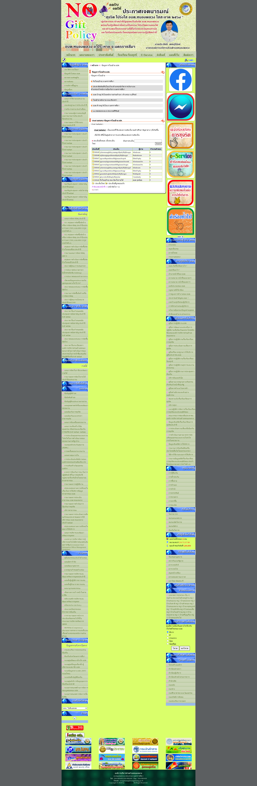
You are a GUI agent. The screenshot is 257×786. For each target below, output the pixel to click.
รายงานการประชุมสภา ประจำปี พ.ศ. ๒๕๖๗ (74, 173)
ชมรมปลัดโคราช (175, 522)
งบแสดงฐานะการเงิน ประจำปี (75, 105)
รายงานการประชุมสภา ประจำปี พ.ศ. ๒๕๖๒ (74, 141)
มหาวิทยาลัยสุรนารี (175, 581)
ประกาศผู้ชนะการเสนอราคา (75, 266)
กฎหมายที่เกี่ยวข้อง (176, 290)
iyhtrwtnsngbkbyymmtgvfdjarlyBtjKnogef (115, 168)
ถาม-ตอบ (172, 245)
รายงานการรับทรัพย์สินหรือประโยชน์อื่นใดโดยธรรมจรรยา (179, 449)
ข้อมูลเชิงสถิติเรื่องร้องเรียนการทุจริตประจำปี (180, 423)
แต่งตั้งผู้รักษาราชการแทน (74, 584)
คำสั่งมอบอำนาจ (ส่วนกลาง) (179, 314)
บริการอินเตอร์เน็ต (175, 378)
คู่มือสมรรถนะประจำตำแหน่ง (75, 558)
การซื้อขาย (172, 481)
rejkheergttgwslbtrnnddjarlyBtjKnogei (114, 155)
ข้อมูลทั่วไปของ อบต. (72, 74)
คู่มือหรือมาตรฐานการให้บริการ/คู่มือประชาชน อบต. (180, 353)
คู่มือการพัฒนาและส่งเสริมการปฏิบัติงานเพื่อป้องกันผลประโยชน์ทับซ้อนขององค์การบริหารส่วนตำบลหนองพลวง (180, 331)
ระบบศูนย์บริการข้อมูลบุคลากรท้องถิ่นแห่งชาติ (75, 682)
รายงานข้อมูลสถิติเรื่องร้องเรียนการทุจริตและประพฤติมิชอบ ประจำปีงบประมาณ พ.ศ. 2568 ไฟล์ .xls (180, 461)
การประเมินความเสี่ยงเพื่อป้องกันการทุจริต (180, 429)
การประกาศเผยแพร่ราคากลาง (76, 276)
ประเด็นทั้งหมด (99, 141)
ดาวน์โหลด (172, 253)
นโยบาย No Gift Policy (73, 605)
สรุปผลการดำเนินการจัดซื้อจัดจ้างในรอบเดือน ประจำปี (75, 248)
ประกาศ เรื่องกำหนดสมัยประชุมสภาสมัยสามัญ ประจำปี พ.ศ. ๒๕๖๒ (73, 323)
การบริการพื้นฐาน (71, 86)
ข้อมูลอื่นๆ (68, 90)
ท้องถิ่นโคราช (173, 530)
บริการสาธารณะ (70, 510)
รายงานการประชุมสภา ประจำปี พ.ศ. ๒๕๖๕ (74, 154)
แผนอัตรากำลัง (70, 562)
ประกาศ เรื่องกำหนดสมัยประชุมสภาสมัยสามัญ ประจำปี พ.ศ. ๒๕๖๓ (73, 314)
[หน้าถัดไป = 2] (114, 187)
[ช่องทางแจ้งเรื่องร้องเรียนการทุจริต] (180, 149)
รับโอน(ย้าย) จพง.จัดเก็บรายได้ (111, 180)
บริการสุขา (172, 405)
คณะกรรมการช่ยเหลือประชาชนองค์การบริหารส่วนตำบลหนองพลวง (180, 417)
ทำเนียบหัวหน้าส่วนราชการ (179, 677)
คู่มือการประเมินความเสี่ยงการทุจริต (179, 347)
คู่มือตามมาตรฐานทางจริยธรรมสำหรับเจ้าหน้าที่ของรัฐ (180, 383)
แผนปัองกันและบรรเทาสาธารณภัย (72, 417)
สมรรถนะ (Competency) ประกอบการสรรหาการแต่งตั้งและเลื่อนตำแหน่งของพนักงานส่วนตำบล (75, 632)
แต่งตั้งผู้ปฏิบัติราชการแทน (74, 580)
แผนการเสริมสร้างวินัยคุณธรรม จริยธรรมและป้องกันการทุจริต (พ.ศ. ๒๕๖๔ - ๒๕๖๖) (74, 429)
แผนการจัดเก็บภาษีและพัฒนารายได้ (74, 371)
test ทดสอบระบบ (99, 111)
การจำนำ (172, 489)
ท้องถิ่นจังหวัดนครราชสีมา (74, 656)
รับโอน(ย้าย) (97, 81)
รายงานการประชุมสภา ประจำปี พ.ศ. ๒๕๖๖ (74, 167)
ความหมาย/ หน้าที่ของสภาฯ (179, 282)
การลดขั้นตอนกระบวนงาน (74, 451)
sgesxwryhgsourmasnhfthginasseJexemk (114, 162)
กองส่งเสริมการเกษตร (177, 701)
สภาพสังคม (68, 82)
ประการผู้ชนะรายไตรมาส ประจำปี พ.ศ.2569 (73, 301)
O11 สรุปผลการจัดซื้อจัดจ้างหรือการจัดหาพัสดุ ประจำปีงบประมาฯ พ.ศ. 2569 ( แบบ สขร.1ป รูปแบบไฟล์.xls (75, 227)
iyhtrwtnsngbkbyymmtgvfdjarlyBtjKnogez (115, 152)
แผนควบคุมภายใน (71, 455)
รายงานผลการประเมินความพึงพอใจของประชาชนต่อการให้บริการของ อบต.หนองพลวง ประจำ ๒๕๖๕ (75, 518)
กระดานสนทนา (174, 257)
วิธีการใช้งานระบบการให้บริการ (180, 455)
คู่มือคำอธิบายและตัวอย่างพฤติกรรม (178, 393)
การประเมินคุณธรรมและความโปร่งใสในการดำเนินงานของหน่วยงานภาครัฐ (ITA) (75, 438)
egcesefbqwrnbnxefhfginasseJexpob (113, 158)
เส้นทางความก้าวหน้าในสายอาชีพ (74, 593)
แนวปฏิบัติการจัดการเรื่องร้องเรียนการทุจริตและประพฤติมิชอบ (181, 410)
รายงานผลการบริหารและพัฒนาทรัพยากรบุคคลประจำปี (73, 575)
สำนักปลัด (172, 681)
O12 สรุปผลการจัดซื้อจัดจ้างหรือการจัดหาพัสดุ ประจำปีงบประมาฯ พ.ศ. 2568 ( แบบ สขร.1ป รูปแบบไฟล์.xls (75, 239)
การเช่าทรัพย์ (173, 493)
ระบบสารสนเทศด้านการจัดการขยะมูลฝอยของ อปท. (75, 689)
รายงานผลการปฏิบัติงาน (73, 484)
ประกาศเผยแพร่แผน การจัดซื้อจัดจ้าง (75, 288)
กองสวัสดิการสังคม (175, 697)
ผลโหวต (184, 648)
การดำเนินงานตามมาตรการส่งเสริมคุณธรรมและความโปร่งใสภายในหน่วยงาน (179, 438)
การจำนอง (172, 485)
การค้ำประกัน (173, 477)
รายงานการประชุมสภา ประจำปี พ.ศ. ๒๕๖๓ (74, 148)
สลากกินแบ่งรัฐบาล (175, 561)
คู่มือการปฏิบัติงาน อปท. (177, 323)
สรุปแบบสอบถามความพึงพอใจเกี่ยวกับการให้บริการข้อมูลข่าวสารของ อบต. (75, 491)
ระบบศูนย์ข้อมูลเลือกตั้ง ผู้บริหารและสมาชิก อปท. (73, 665)
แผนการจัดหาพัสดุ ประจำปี (74, 219)
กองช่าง (171, 689)
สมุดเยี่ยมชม (173, 249)
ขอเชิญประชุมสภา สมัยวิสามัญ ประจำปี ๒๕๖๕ (75, 191)
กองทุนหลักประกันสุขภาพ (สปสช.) (73, 446)
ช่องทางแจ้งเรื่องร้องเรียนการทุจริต (179, 400)
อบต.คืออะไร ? (174, 270)
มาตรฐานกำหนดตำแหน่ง (74, 570)
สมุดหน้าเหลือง (174, 573)
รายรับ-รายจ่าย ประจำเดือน (74, 109)
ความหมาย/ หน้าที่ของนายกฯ (179, 278)
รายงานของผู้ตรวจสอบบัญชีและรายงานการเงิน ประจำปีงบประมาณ (74, 116)
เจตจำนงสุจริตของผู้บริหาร (178, 302)
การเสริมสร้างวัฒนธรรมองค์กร (72, 467)
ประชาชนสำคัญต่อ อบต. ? (178, 298)
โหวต (175, 648)
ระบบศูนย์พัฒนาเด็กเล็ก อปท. (75, 660)
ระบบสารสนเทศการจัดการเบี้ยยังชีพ (75, 695)
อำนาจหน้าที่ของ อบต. (177, 274)
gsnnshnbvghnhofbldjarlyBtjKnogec (113, 174)
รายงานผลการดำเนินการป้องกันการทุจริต (73, 505)
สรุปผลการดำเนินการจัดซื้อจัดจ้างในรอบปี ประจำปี (75, 261)
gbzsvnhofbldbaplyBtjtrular (110, 177)
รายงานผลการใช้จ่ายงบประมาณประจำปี (72, 123)
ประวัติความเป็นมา (71, 70)
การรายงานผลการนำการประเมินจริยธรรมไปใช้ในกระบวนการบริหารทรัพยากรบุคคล (73, 620)
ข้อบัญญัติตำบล (70, 393)
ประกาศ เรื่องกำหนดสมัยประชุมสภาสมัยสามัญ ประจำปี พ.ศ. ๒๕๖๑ (73, 332)
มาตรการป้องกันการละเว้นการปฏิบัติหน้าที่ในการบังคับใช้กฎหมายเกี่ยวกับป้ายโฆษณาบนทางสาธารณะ (75, 476)
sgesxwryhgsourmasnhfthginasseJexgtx (114, 165)
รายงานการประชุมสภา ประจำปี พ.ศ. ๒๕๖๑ (74, 135)
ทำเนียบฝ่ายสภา (174, 669)
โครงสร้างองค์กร (175, 665)
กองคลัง (171, 685)
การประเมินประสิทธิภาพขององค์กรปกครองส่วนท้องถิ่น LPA (74, 460)
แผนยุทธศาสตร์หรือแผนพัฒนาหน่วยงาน (75, 406)
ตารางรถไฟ (173, 569)
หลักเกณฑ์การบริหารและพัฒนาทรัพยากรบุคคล (73, 600)
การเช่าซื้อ (172, 501)
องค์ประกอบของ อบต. (176, 286)
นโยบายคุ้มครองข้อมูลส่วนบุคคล (181, 310)
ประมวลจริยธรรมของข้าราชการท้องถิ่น (71, 610)
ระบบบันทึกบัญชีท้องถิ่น (73, 677)
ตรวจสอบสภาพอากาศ (177, 577)
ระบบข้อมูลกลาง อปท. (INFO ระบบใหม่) (74, 672)
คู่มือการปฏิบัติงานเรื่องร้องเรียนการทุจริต (180, 340)
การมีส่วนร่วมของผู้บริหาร (178, 306)
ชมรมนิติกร (173, 526)
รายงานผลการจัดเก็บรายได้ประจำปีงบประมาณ (74, 378)
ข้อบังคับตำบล (69, 397)
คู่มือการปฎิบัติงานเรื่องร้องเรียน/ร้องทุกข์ (180, 360)
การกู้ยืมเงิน (173, 473)
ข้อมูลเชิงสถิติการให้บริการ (178, 444)
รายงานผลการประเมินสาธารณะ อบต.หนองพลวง (72, 498)
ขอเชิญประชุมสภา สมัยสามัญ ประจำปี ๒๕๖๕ (74, 185)
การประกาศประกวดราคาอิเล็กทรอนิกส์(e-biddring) (73, 271)
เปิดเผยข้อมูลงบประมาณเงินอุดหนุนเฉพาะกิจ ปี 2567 (74, 281)
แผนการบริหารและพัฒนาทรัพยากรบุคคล (73, 534)
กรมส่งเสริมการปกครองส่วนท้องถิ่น (74, 651)
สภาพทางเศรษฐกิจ (71, 78)
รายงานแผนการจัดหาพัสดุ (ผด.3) (73, 254)
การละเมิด (172, 505)
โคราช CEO (173, 514)
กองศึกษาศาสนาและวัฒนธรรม (180, 693)
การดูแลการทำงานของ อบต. (179, 294)
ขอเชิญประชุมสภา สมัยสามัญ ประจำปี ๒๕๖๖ (74, 198)
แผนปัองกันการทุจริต (72, 412)
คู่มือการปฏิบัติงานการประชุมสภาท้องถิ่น (180, 372)
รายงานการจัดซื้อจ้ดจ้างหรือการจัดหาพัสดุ (74, 294)
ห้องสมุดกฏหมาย (175, 557)
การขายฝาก (173, 497)
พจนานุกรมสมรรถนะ (72, 588)
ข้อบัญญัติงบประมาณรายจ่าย (75, 401)
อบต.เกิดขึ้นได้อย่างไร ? (177, 266)
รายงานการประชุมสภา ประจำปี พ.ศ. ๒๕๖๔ (74, 161)
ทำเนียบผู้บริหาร (174, 673)
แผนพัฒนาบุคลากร (71, 566)
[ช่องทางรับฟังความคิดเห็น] (180, 121)
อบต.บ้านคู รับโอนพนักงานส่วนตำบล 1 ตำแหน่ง (111, 95)
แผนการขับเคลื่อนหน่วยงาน (75, 422)
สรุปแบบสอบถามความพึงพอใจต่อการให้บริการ (75, 527)
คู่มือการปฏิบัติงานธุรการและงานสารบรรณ (180, 366)
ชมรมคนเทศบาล (175, 518)
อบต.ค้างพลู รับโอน (100, 106)
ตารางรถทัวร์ (173, 565)
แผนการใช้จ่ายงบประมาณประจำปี (73, 100)
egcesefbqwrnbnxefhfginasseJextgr (112, 171)
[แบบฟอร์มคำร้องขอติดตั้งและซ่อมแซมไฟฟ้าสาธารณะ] (180, 178)
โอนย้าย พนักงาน (99, 100)
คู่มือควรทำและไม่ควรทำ (178, 388)
